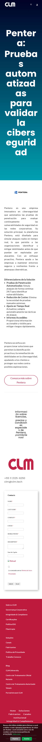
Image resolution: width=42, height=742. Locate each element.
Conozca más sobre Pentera (21, 380)
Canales (27, 714)
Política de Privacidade (15, 652)
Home (13, 711)
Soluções (9, 638)
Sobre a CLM (11, 605)
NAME (10, 501)
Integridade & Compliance (16, 614)
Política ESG (11, 624)
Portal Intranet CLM (14, 693)
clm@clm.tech (13, 481)
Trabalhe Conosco (13, 657)
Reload (13, 561)
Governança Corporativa (16, 610)
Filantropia (10, 629)
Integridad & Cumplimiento (19, 721)
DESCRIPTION (12, 542)
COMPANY (11, 517)
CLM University (12, 670)
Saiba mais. (17, 734)
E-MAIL (10, 526)
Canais (8, 642)
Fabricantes (11, 647)
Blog (8, 666)
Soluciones (24, 711)
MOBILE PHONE (13, 534)
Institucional (19, 718)
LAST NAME (12, 509)
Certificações (11, 619)
